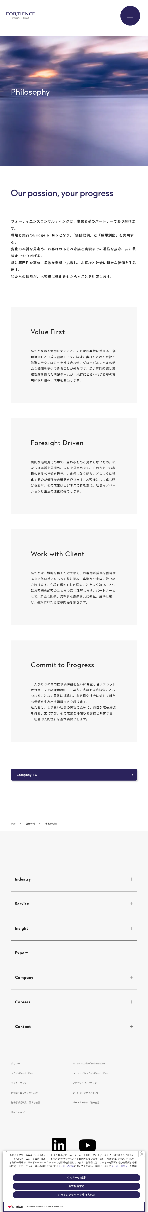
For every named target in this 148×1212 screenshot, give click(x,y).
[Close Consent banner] (142, 1154)
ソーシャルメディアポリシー (87, 1092)
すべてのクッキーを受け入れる (76, 1194)
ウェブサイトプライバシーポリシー (90, 1073)
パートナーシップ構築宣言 (86, 1102)
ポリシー (15, 1063)
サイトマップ (17, 1112)
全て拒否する (76, 1186)
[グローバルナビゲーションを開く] (130, 16)
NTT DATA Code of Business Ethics (89, 1063)
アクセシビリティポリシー (86, 1082)
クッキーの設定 (66, 1166)
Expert (21, 952)
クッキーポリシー (20, 1082)
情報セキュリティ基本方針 (24, 1092)
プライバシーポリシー (22, 1073)
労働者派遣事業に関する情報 (25, 1102)
